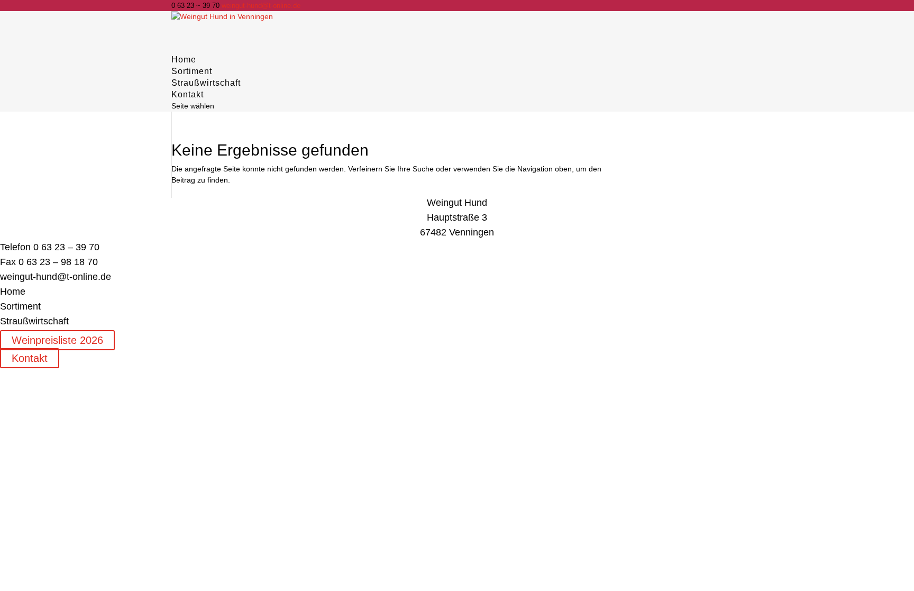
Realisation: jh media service (147, 372)
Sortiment (20, 306)
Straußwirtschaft (206, 82)
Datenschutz (69, 372)
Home (12, 291)
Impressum (19, 372)
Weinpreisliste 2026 (57, 340)
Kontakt (30, 358)
